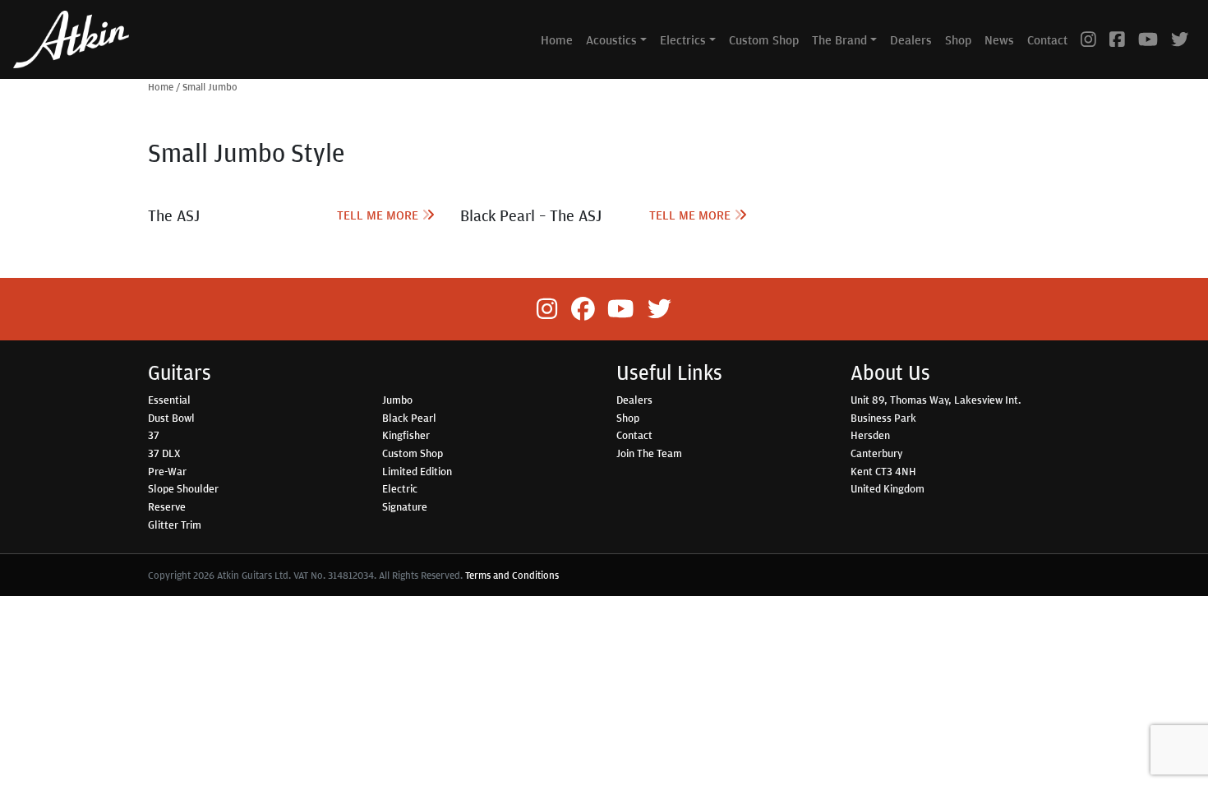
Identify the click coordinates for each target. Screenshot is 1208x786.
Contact (1047, 39)
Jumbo (397, 399)
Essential (169, 399)
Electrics (683, 39)
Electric (399, 488)
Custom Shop (764, 39)
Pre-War (167, 471)
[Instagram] (1088, 39)
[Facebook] (1117, 39)
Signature (404, 506)
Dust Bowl (171, 417)
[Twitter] (1179, 39)
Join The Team (649, 453)
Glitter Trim (174, 524)
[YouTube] (1148, 39)
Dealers (911, 39)
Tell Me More (379, 214)
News (999, 39)
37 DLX (164, 453)
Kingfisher (406, 435)
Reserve (167, 506)
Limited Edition (417, 471)
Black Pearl (409, 417)
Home (557, 39)
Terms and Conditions (512, 575)
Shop (958, 39)
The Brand (839, 39)
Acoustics (611, 39)
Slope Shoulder (183, 488)
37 (153, 435)
